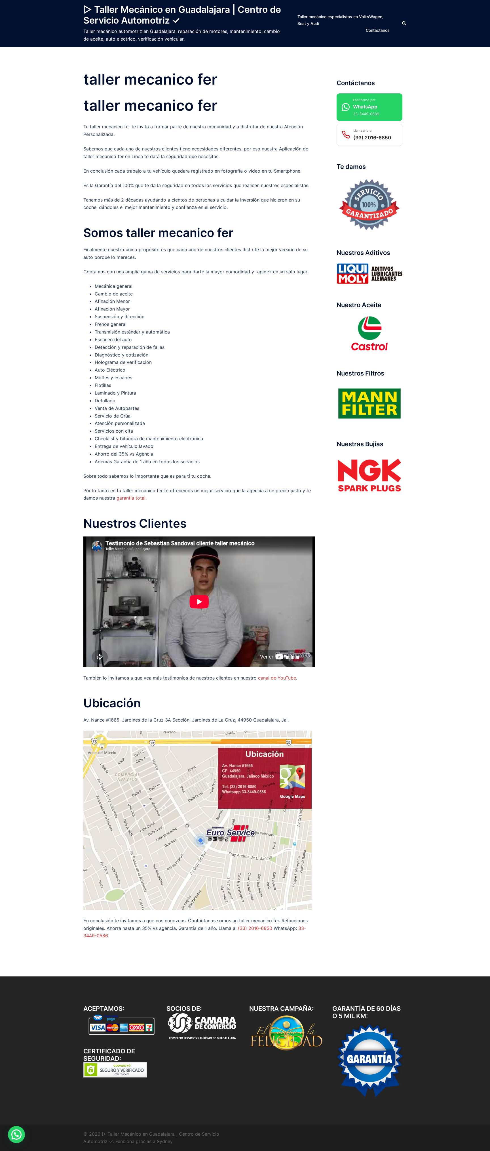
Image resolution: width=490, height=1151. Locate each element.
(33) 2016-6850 (255, 928)
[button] (404, 23)
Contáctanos (378, 30)
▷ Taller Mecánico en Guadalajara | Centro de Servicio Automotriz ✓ (182, 15)
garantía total (131, 498)
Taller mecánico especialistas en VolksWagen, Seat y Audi (340, 20)
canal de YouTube (277, 678)
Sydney (165, 1141)
